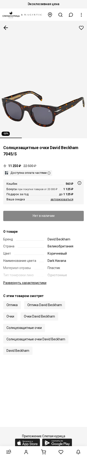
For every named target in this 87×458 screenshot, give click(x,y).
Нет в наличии (44, 216)
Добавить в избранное (81, 28)
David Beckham (17, 350)
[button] (71, 15)
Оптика (12, 305)
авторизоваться (62, 199)
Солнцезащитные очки (24, 328)
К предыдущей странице (6, 28)
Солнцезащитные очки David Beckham (35, 339)
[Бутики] (50, 15)
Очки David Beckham (39, 316)
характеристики (24, 283)
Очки (10, 316)
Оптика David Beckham (44, 305)
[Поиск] (60, 15)
